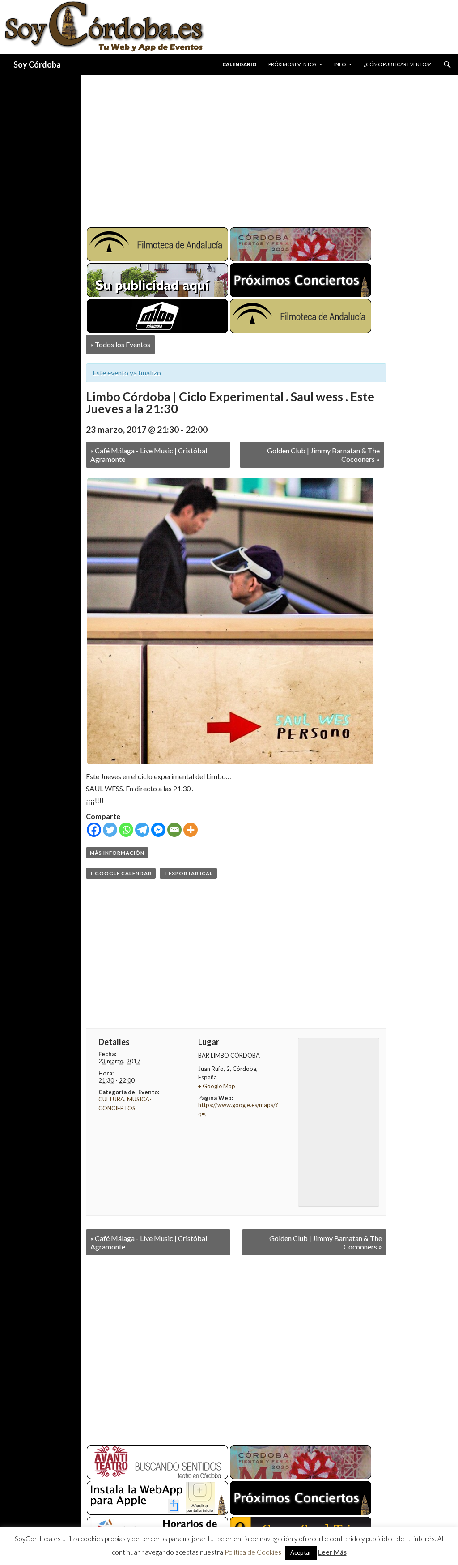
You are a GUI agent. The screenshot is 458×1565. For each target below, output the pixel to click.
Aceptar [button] (300, 1552)
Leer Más (332, 1552)
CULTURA (111, 1099)
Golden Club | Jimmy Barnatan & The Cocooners (323, 454)
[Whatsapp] (126, 830)
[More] (190, 830)
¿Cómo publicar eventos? (397, 64)
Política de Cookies (253, 1552)
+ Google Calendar (121, 873)
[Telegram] (142, 830)
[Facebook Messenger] (158, 830)
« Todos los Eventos (120, 344)
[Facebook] (94, 830)
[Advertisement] (269, 147)
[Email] (174, 830)
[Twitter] (110, 830)
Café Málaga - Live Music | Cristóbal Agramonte (148, 454)
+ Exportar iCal (188, 873)
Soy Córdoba (37, 64)
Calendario (239, 64)
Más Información (117, 853)
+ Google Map (216, 1086)
